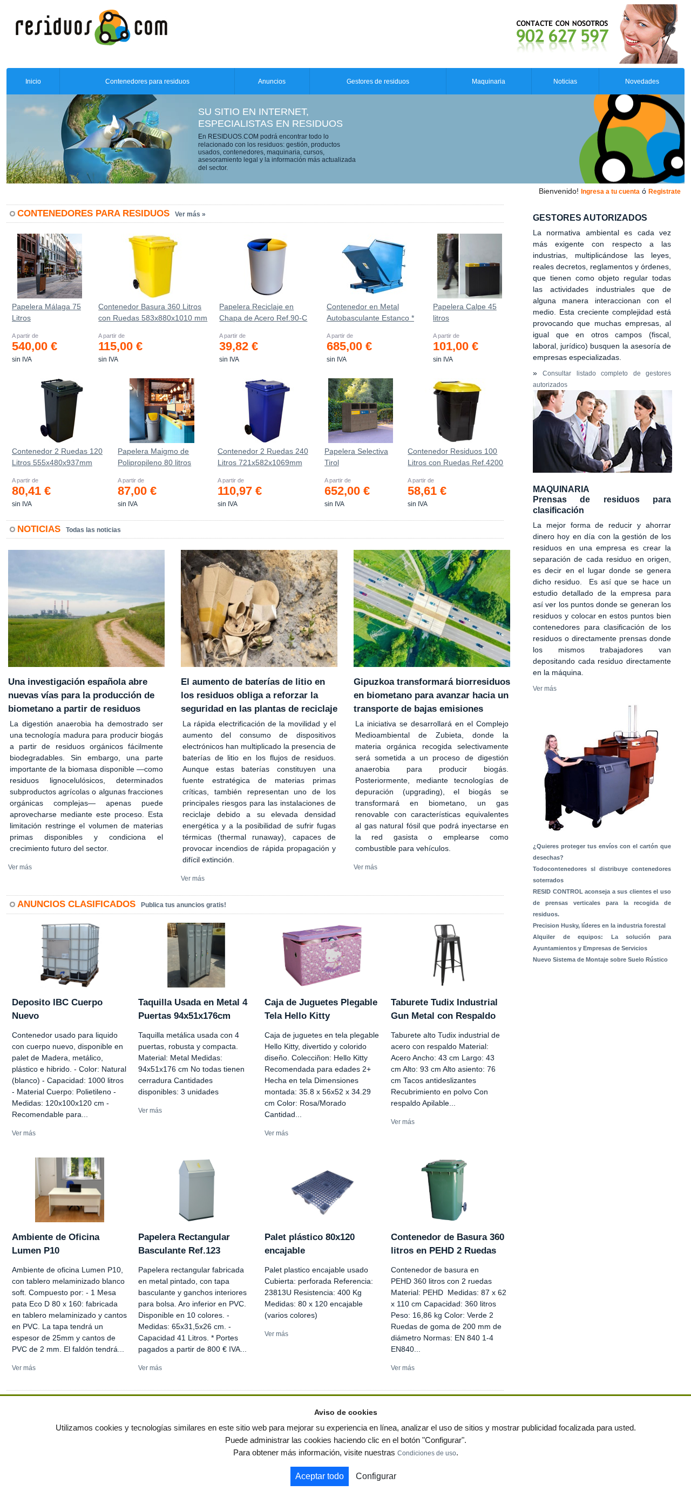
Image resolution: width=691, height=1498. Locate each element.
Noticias (565, 81)
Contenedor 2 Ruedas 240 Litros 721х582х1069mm (263, 457)
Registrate (664, 191)
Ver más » (190, 214)
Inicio (33, 81)
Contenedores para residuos (147, 81)
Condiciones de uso (426, 1453)
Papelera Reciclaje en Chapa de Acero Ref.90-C (263, 312)
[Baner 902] (551, 33)
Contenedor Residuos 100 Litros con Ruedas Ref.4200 (455, 457)
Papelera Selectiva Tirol (356, 457)
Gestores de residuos (378, 81)
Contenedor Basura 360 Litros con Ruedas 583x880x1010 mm (152, 312)
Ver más (20, 867)
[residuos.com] (91, 26)
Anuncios (272, 81)
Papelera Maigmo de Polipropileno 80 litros (154, 457)
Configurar (376, 1476)
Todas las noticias (93, 530)
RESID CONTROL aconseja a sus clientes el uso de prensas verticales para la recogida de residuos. (602, 902)
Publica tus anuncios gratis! (183, 905)
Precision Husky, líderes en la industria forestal (599, 925)
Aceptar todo (319, 1476)
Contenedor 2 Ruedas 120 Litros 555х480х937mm (57, 457)
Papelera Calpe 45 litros (465, 312)
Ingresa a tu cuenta (610, 191)
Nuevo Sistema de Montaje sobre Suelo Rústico (600, 959)
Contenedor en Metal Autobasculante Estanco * (370, 312)
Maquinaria (488, 81)
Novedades (642, 81)
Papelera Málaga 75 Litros (46, 312)
